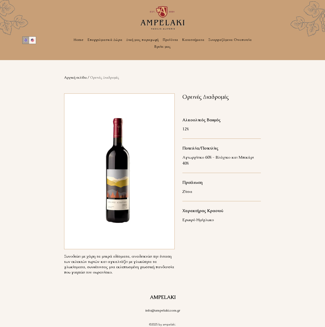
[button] (230, 39)
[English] (32, 40)
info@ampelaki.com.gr (162, 310)
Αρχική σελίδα (75, 77)
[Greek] (26, 40)
